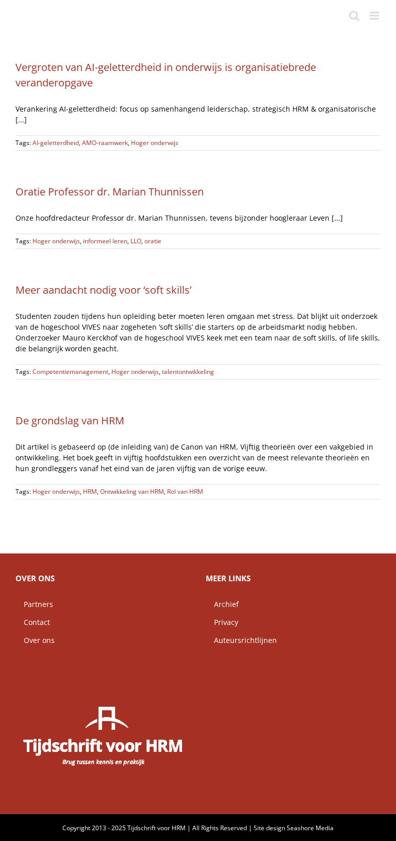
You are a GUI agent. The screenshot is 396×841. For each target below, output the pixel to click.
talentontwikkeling (188, 371)
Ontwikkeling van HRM (132, 491)
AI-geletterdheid (55, 142)
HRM (90, 491)
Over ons (35, 640)
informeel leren (105, 241)
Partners (34, 604)
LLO (135, 241)
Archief (222, 604)
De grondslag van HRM (69, 420)
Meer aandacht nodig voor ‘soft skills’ (103, 290)
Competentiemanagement (70, 371)
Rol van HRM (185, 491)
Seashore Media (310, 828)
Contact (32, 622)
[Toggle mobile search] (354, 15)
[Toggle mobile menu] (375, 15)
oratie (152, 241)
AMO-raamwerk (105, 142)
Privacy (222, 622)
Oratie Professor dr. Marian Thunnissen (109, 192)
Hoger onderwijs (154, 142)
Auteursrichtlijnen (241, 640)
